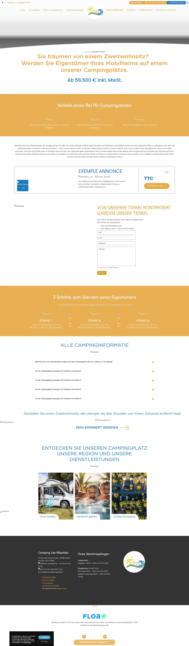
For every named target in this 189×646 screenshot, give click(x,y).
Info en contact (48, 580)
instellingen (27, 642)
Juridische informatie (50, 586)
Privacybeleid (47, 583)
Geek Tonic (61, 588)
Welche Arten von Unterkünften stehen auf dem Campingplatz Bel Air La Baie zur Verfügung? (74, 362)
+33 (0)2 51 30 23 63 (156, 3)
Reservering (136, 3)
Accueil (87, 52)
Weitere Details (155, 187)
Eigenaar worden (49, 577)
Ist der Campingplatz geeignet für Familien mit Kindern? (58, 371)
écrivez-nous (177, 3)
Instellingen (44, 641)
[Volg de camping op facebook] (2, 2)
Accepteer (44, 637)
